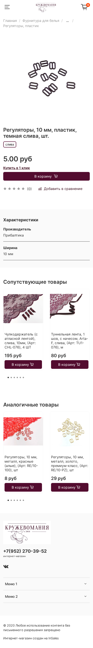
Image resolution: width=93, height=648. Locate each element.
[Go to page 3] (14, 377)
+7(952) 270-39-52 (25, 551)
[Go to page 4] (17, 377)
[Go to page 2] (11, 377)
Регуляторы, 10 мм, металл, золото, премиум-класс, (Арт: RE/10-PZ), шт (69, 463)
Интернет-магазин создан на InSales (31, 638)
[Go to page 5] (20, 377)
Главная (10, 20)
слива (9, 144)
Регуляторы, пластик (21, 26)
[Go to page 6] (23, 377)
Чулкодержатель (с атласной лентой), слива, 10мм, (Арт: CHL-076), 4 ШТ (21, 340)
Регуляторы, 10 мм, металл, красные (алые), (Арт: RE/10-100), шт (21, 463)
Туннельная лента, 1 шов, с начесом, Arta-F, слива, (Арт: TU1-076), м (69, 340)
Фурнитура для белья (40, 20)
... (67, 21)
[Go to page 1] (8, 377)
